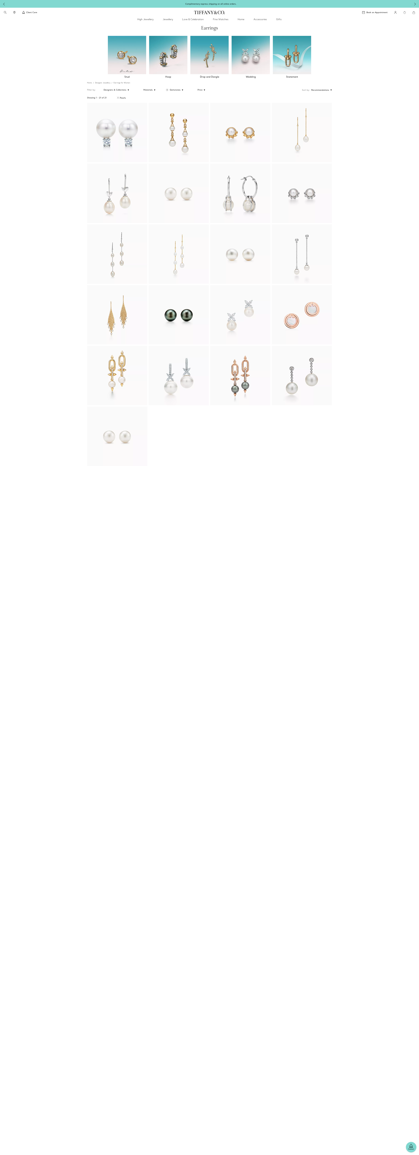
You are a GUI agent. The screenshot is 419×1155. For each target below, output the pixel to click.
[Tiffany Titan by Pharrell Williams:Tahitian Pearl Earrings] (240, 375)
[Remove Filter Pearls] (118, 98)
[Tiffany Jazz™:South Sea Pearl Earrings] (302, 375)
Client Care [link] (31, 12)
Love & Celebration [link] (193, 19)
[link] (14, 12)
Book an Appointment (377, 12)
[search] (5, 12)
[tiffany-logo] (209, 12)
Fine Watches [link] (220, 19)
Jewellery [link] (168, 19)
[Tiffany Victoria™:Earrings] (240, 315)
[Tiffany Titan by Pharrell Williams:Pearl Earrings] (117, 375)
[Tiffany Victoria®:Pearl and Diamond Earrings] (179, 375)
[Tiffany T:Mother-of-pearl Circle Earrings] (302, 315)
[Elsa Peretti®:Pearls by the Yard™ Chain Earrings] (302, 132)
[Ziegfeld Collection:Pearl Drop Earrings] (302, 254)
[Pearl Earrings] (179, 315)
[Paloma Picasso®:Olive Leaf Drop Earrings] (117, 193)
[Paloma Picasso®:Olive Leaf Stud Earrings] (240, 132)
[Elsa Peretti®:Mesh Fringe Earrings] (117, 315)
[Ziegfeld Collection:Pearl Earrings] (179, 193)
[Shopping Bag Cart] (413, 12)
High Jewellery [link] (145, 19)
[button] (5, 12)
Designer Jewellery (102, 83)
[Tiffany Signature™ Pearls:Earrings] (117, 132)
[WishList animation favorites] (404, 12)
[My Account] (395, 12)
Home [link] (241, 19)
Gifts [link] (279, 19)
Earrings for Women (122, 83)
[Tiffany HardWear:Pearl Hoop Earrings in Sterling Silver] (240, 193)
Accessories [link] (260, 19)
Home (89, 83)
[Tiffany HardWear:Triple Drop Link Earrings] (179, 132)
